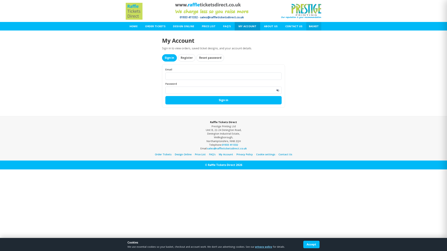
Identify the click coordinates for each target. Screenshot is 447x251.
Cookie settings (265, 154)
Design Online (183, 26)
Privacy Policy (244, 154)
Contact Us (294, 26)
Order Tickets (155, 26)
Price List (209, 26)
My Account (248, 26)
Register (187, 58)
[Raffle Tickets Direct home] (134, 11)
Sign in (169, 58)
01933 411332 (189, 17)
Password (171, 83)
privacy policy (263, 246)
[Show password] (278, 90)
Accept (311, 244)
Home (134, 26)
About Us (271, 26)
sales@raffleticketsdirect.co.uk (222, 17)
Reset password (210, 58)
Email (168, 69)
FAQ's (227, 26)
